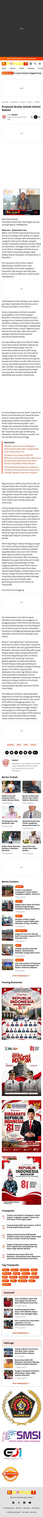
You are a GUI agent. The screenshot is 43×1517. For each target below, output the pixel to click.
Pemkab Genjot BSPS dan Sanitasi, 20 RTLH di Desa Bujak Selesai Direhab (24, 1226)
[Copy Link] (7, 752)
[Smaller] (32, 117)
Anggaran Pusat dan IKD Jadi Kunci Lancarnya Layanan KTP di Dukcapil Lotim (28, 936)
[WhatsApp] (30, 752)
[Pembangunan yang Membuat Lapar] (11, 812)
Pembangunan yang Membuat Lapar (10, 822)
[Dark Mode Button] (30, 63)
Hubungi (26, 1508)
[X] (16, 752)
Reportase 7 (16, 1512)
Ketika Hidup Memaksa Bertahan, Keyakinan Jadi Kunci (11, 848)
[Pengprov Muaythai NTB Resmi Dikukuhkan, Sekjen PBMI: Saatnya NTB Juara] (8, 1374)
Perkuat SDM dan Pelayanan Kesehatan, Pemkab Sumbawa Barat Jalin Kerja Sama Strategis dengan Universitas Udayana (22, 470)
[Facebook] (11, 752)
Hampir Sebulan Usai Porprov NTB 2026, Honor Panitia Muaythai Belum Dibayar (26, 1351)
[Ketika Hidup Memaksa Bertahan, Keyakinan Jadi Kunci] (11, 837)
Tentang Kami (8, 1508)
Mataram (10, 745)
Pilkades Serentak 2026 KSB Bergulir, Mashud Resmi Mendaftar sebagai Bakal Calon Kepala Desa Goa (21, 449)
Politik (21, 68)
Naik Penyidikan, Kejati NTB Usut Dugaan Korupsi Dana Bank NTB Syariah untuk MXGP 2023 (27, 1301)
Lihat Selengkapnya (20, 976)
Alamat (18, 1508)
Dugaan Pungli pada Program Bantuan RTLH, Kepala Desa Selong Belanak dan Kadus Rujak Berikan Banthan (22, 1246)
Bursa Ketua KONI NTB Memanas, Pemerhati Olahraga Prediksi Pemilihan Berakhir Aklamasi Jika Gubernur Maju (27, 1362)
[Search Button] (35, 63)
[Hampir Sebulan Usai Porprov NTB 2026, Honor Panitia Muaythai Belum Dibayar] (8, 1352)
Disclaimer (36, 1508)
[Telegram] (21, 752)
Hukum (13, 68)
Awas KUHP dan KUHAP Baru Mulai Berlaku (29, 848)
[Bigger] (39, 117)
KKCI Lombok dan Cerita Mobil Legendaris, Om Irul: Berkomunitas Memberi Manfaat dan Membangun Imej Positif (27, 1323)
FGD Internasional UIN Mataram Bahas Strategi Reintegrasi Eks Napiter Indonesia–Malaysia (28, 965)
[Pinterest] (25, 752)
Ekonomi (31, 68)
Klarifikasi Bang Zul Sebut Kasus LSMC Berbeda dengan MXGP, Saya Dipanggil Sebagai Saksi (26, 1312)
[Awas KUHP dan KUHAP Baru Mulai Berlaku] (31, 837)
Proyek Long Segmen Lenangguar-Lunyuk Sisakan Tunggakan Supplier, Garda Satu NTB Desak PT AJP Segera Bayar (27, 892)
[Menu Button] (39, 63)
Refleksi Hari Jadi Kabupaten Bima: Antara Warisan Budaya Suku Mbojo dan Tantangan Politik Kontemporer (11, 798)
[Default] (35, 117)
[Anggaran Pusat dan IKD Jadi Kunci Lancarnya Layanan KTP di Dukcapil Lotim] (7, 935)
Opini (25, 745)
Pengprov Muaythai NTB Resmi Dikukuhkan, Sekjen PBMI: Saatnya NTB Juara (27, 1373)
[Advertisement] (21, 165)
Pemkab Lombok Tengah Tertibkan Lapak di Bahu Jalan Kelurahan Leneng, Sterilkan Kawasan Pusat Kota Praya (27, 921)
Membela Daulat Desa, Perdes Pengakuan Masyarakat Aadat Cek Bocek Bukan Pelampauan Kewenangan (31, 823)
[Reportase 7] (15, 63)
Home (4, 68)
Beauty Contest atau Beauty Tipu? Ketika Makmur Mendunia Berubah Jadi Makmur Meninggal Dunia (31, 798)
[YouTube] (30, 1502)
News (19, 745)
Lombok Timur (21, 930)
